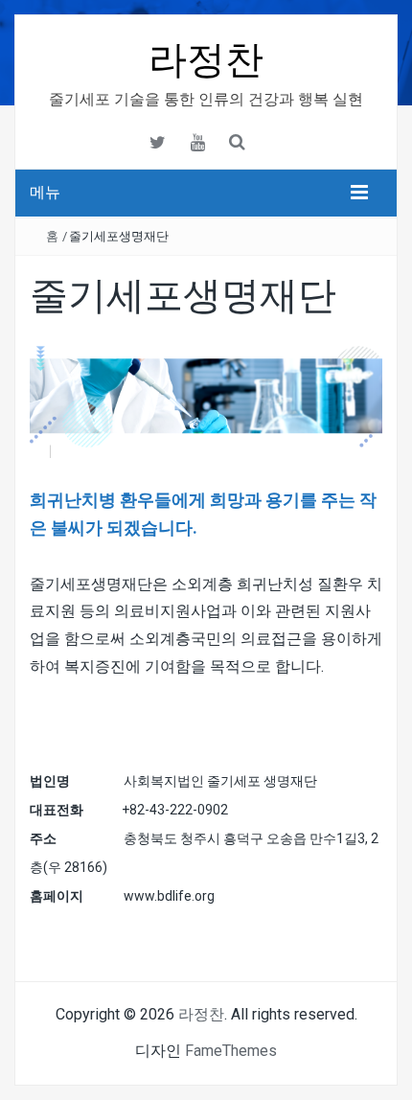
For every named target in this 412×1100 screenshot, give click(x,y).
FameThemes (231, 1051)
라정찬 (206, 59)
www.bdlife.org (169, 896)
